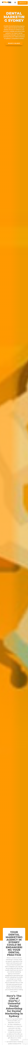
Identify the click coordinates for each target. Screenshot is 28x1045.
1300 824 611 (22, 2)
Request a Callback (14, 43)
